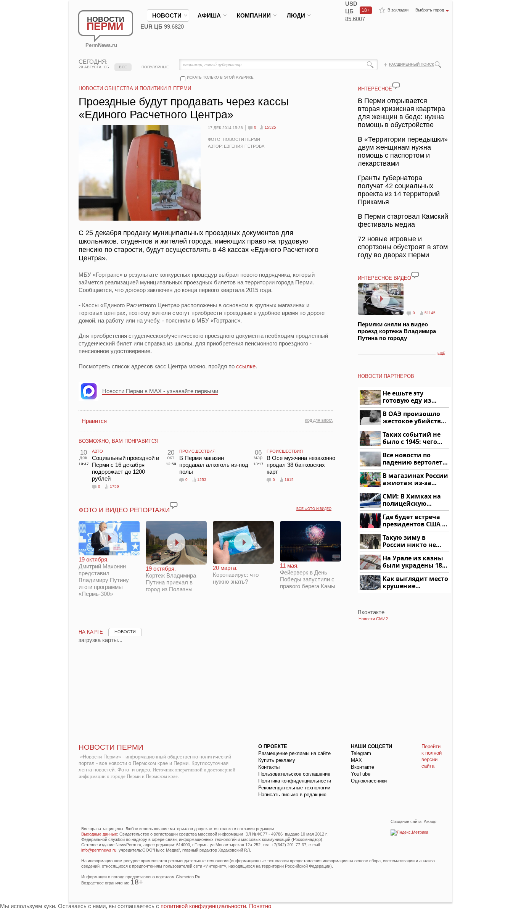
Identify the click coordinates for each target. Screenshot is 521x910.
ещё (441, 353)
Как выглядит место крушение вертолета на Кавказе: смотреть (415, 582)
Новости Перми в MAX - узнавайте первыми (160, 391)
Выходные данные (99, 834)
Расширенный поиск (411, 64)
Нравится (94, 421)
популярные (155, 67)
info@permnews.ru (98, 850)
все (123, 67)
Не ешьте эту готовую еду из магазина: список (411, 397)
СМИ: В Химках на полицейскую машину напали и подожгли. (412, 500)
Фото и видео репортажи (124, 510)
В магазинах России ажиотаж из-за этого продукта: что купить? (415, 479)
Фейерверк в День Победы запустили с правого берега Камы (307, 575)
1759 (114, 486)
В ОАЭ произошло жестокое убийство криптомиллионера (415, 417)
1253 (201, 480)
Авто (97, 451)
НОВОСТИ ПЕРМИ (111, 747)
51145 (430, 313)
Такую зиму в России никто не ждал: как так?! (409, 541)
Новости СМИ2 (373, 618)
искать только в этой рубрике (220, 77)
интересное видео (384, 278)
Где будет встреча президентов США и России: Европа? (415, 520)
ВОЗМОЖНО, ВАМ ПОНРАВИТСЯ (118, 441)
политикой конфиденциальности (203, 906)
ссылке (246, 366)
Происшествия (197, 451)
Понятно (260, 906)
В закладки (398, 10)
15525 (270, 127)
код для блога (319, 421)
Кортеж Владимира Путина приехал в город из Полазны (171, 578)
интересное (375, 89)
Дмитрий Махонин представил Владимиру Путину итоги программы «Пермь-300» (104, 576)
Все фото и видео (313, 509)
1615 (289, 480)
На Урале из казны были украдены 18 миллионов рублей (414, 562)
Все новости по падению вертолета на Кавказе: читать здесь (414, 459)
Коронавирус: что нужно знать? (236, 575)
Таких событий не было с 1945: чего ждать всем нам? (412, 438)
